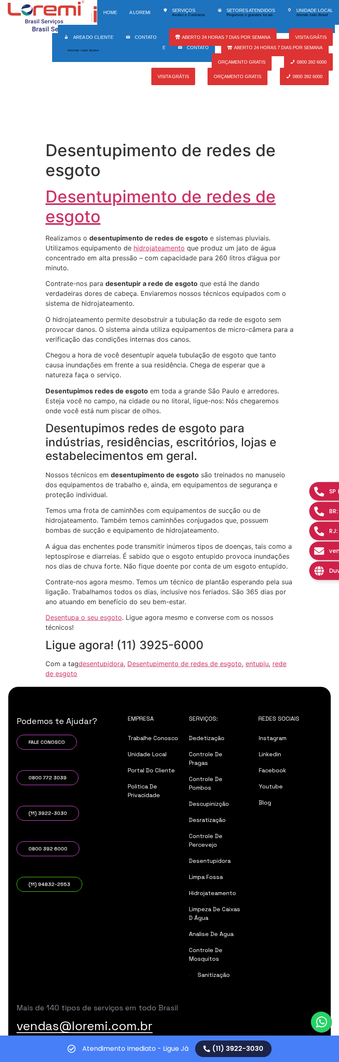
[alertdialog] (169, 1049)
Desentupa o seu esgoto (83, 617)
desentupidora (101, 664)
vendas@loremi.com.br (85, 1026)
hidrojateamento (159, 248)
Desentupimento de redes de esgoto (160, 206)
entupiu (257, 664)
